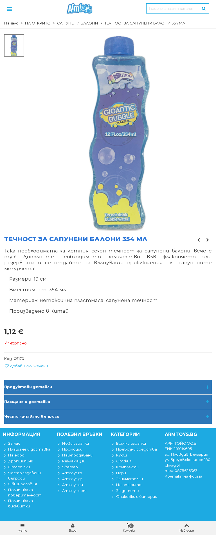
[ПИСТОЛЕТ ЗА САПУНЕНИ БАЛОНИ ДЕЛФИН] (207, 240)
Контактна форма (183, 476)
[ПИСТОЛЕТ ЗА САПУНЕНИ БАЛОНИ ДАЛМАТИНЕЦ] (198, 240)
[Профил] (9, 8)
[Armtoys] (79, 8)
